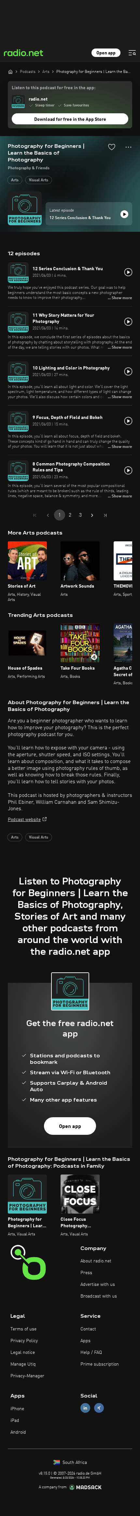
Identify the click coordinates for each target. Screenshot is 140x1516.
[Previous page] (48, 515)
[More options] (128, 147)
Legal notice (22, 1352)
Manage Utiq (23, 1364)
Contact (88, 1329)
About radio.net (95, 1261)
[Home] (10, 71)
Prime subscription (99, 1364)
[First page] (35, 515)
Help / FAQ (91, 1352)
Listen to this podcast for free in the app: (53, 88)
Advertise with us (97, 1284)
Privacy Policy (24, 1341)
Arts (15, 180)
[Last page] (105, 515)
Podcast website (24, 819)
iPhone (17, 1409)
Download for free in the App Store (70, 119)
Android (18, 1432)
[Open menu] (132, 53)
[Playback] (124, 214)
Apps (85, 1341)
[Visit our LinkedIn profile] (85, 1408)
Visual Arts (38, 180)
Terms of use (23, 1329)
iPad (14, 1420)
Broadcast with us (98, 1296)
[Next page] (92, 515)
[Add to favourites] (111, 147)
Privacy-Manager (27, 1376)
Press (86, 1273)
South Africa (74, 1462)
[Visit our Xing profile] (99, 1408)
